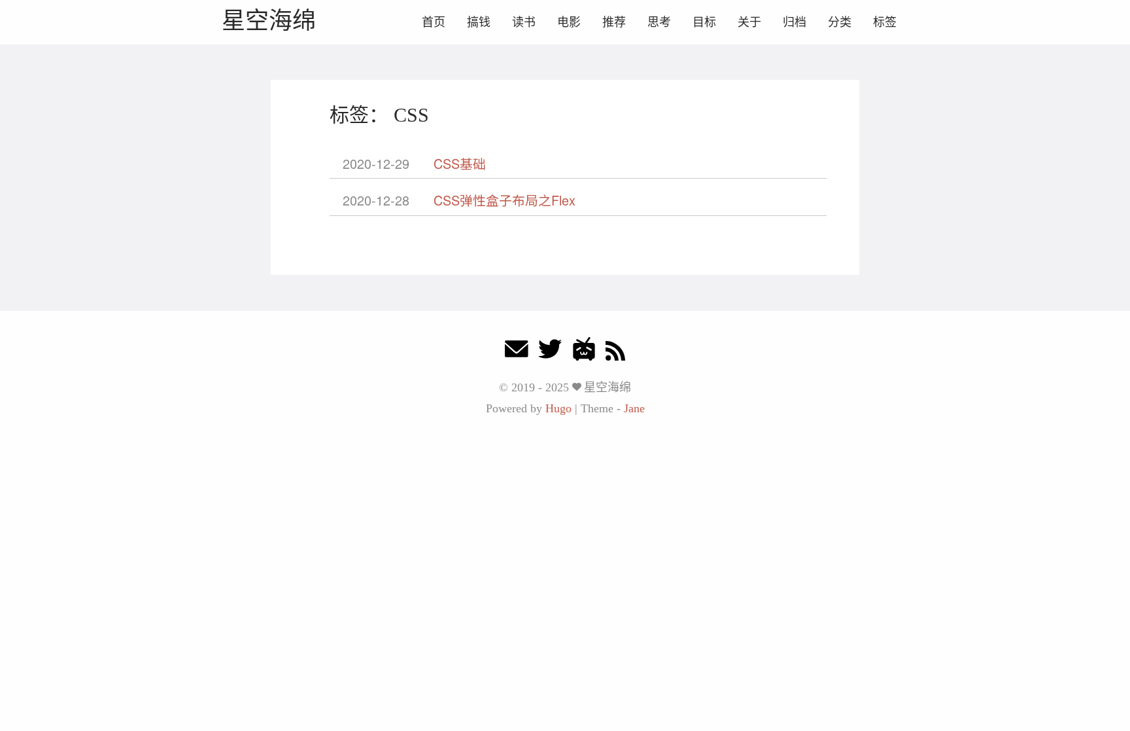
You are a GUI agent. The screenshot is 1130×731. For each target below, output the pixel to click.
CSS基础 (460, 163)
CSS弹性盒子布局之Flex (504, 199)
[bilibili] (584, 352)
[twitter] (550, 352)
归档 (794, 22)
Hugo (558, 408)
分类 (839, 22)
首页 (433, 22)
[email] (516, 352)
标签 (885, 22)
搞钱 (478, 22)
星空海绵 (269, 20)
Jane (634, 408)
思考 (659, 22)
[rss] (615, 352)
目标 (704, 22)
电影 (569, 22)
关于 (749, 22)
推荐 (614, 22)
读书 (524, 22)
